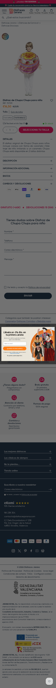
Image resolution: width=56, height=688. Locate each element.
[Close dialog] (53, 328)
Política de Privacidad (14, 353)
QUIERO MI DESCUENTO (15, 348)
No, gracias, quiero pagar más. (14, 355)
